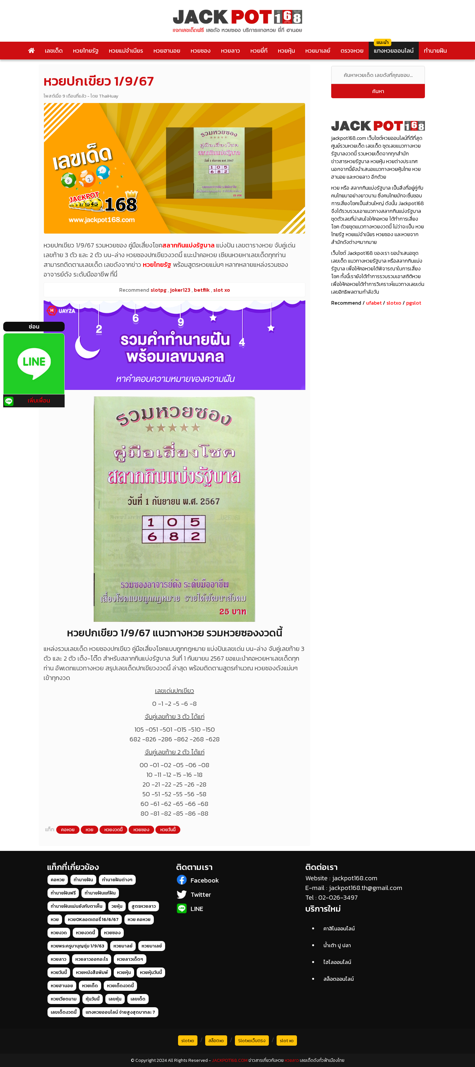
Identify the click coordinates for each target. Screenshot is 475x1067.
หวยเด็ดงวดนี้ (120, 985)
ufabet (374, 303)
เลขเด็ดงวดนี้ (64, 1012)
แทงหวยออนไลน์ (394, 50)
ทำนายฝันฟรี (63, 893)
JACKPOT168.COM (230, 1060)
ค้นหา (378, 91)
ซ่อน (34, 326)
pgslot (413, 303)
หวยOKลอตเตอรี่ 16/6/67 (93, 919)
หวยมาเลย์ (317, 50)
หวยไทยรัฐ (86, 50)
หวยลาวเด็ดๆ (130, 959)
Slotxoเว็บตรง (252, 1040)
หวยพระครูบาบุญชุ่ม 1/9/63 (77, 946)
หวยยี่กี (259, 50)
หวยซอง (201, 50)
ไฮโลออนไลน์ (337, 962)
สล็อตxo (216, 1040)
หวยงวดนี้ (113, 829)
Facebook (205, 880)
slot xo (287, 1040)
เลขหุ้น (115, 999)
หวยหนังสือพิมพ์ (92, 972)
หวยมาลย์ (122, 946)
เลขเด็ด (54, 50)
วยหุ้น (116, 906)
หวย (89, 829)
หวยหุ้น (286, 50)
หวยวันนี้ (167, 829)
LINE (197, 909)
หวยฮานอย (166, 50)
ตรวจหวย (352, 50)
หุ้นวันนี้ (93, 999)
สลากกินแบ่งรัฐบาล (188, 245)
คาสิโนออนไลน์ (339, 928)
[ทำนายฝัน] (174, 345)
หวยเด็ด (90, 985)
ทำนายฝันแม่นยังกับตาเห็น (76, 906)
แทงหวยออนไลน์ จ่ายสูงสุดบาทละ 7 (120, 1012)
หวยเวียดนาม (64, 999)
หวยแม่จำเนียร (126, 50)
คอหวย (68, 829)
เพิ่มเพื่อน (39, 400)
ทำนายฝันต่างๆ (117, 879)
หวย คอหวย (139, 919)
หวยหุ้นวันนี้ (151, 972)
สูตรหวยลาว (144, 906)
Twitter (201, 894)
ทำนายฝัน (435, 50)
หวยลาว (230, 50)
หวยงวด (59, 932)
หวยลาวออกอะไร (91, 959)
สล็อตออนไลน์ (338, 979)
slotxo (393, 303)
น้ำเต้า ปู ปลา (337, 945)
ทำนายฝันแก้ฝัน (100, 893)
